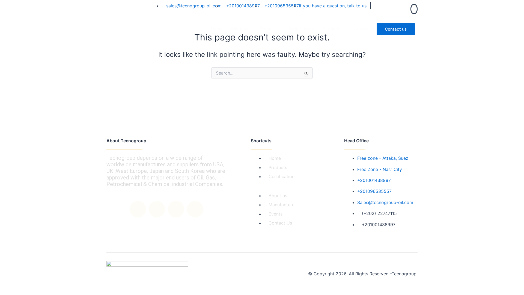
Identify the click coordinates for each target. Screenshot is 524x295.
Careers (359, 28)
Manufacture (301, 28)
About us (239, 28)
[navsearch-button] (414, 9)
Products (269, 28)
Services (331, 28)
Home (216, 28)
